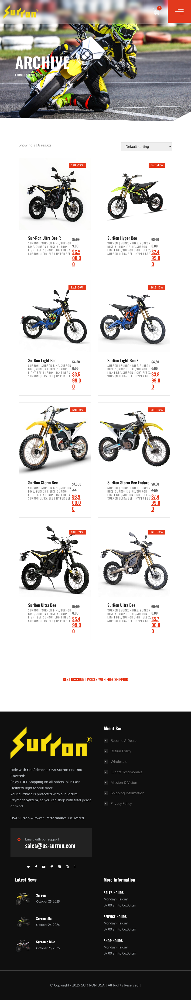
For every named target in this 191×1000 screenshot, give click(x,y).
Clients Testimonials (126, 772)
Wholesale (119, 761)
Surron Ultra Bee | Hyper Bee (49, 254)
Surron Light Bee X (57, 250)
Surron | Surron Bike (43, 243)
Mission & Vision (124, 782)
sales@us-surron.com (50, 845)
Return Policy (121, 751)
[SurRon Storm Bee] (55, 439)
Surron (41, 895)
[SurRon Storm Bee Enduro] (134, 439)
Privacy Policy (121, 803)
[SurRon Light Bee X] (134, 316)
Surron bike (44, 918)
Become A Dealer (124, 740)
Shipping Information (127, 793)
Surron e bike (45, 941)
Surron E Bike (46, 247)
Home (19, 74)
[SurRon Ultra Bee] (55, 561)
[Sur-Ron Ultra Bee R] (55, 194)
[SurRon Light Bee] (55, 316)
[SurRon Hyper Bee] (134, 194)
